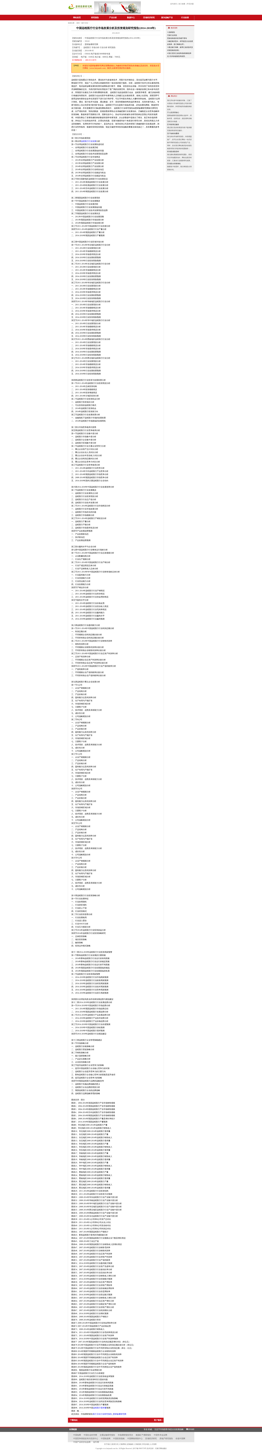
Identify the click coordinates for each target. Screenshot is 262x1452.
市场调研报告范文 (125, 1435)
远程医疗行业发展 (88, 141)
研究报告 (95, 18)
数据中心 (131, 18)
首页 (78, 23)
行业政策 (185, 18)
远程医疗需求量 (99, 1408)
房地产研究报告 (166, 1439)
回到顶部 (191, 1429)
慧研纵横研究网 (119, 1414)
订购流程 (138, 1444)
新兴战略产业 (167, 18)
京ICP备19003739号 (140, 1448)
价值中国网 (180, 1439)
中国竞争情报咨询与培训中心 (85, 1439)
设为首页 (173, 4)
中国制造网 (105, 1439)
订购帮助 (122, 1444)
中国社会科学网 (90, 1435)
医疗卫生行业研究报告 (102, 1414)
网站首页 (77, 18)
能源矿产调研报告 (143, 1435)
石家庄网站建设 (161, 1448)
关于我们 (107, 1444)
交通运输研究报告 (107, 1435)
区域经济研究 (149, 18)
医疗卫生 (84, 23)
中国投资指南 (119, 1439)
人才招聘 (153, 1444)
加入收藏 (181, 4)
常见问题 (190, 4)
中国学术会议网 (160, 1435)
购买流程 (174, 28)
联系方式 (115, 1444)
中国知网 (77, 1435)
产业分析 (113, 18)
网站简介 (174, 96)
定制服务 (130, 1444)
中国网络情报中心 (135, 1439)
